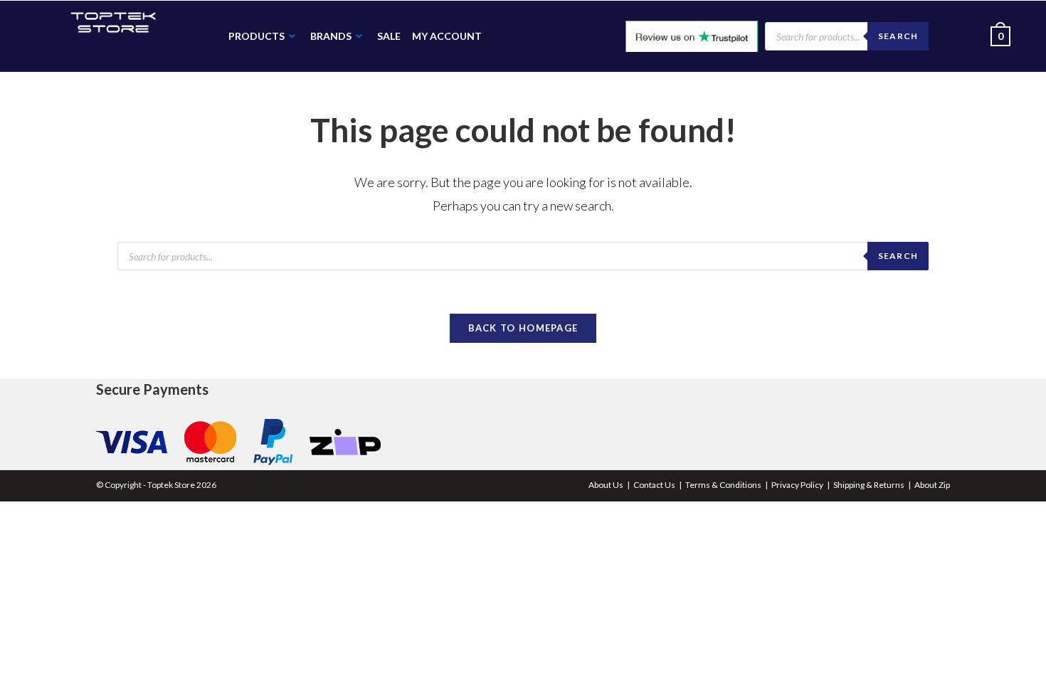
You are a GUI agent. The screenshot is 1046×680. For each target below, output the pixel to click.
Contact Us (654, 484)
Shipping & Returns (868, 484)
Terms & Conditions (723, 484)
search (898, 255)
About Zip (932, 484)
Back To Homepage (523, 328)
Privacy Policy (797, 484)
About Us (605, 484)
